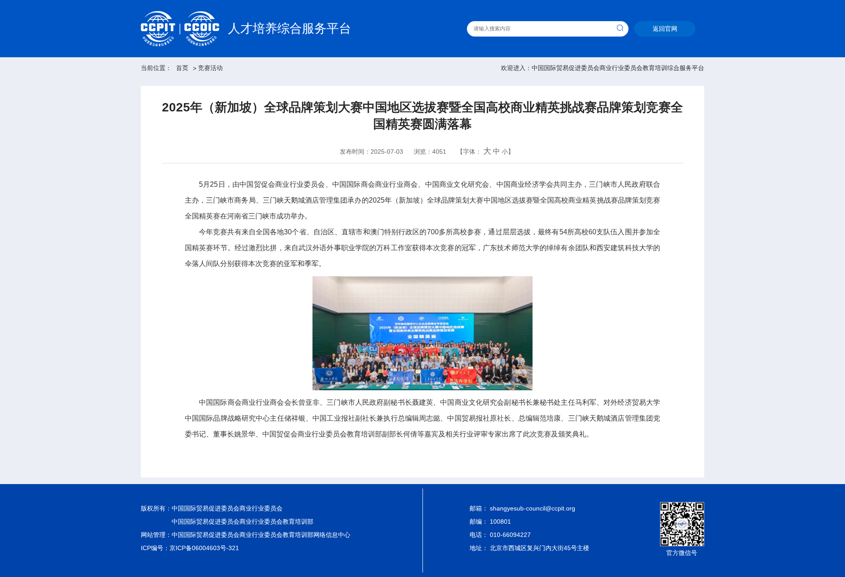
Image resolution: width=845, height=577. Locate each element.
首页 (182, 67)
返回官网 (665, 28)
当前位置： (156, 67)
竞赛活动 (210, 67)
